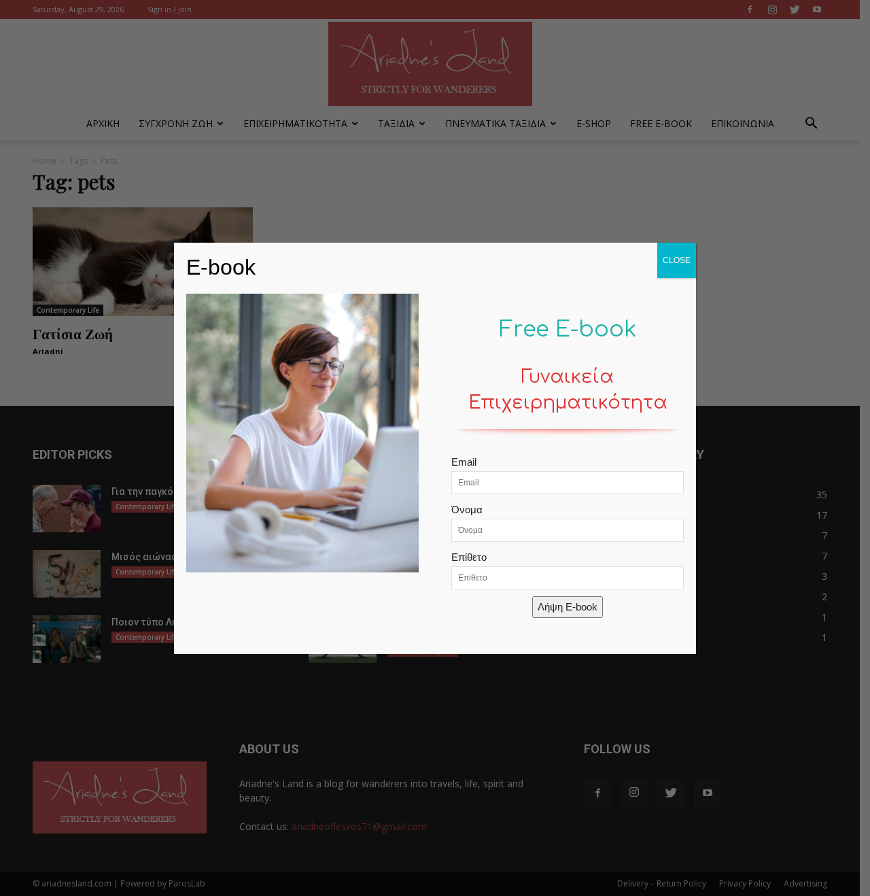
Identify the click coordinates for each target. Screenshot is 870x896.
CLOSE (677, 260)
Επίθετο (469, 557)
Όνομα (467, 509)
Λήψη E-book (567, 607)
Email (463, 462)
